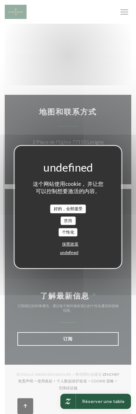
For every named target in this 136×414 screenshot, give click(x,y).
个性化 (68, 231)
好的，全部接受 (68, 208)
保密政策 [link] (70, 244)
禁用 (68, 220)
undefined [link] (69, 252)
